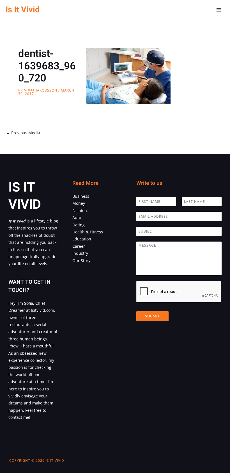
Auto (76, 217)
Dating (78, 225)
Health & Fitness (87, 232)
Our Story (81, 260)
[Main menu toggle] (219, 10)
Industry (80, 253)
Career (78, 246)
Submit (152, 316)
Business (80, 196)
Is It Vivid (23, 10)
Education (81, 239)
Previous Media (23, 132)
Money (78, 203)
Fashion (79, 210)
